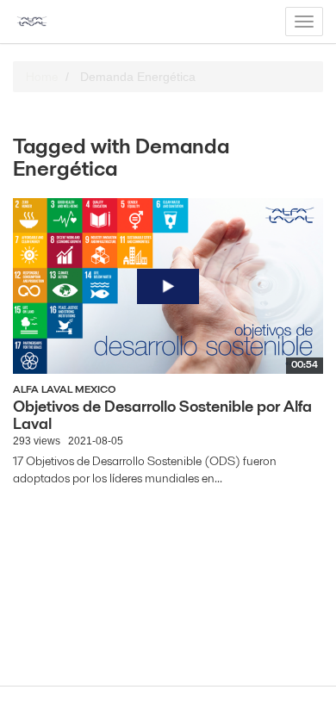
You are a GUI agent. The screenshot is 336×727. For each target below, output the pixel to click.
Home (42, 76)
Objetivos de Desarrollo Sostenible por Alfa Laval (162, 414)
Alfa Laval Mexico (64, 389)
